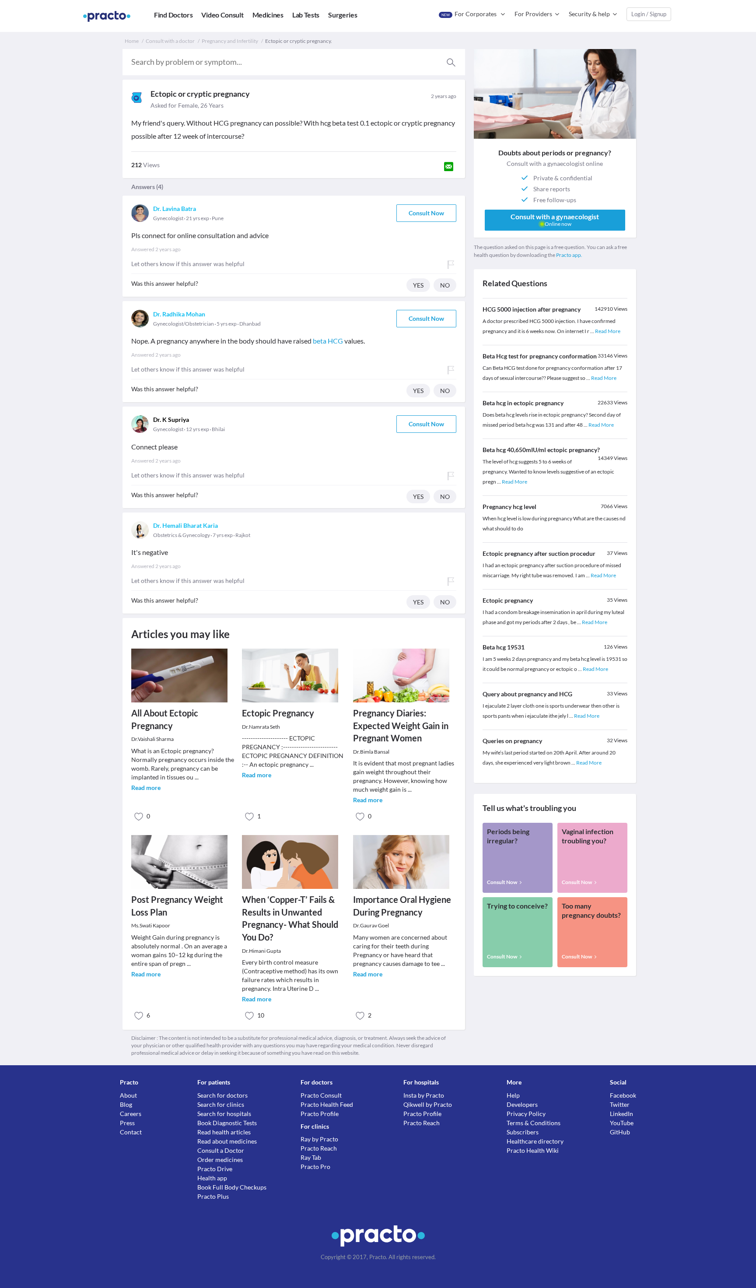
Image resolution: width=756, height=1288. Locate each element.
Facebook (623, 1095)
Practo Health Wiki (533, 1150)
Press (127, 1123)
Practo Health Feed (327, 1104)
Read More (607, 331)
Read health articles (224, 1132)
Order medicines (220, 1159)
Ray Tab (311, 1157)
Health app (212, 1178)
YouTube (622, 1123)
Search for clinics (220, 1104)
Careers (130, 1113)
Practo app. (569, 255)
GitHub (620, 1132)
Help (513, 1095)
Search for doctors (222, 1095)
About (128, 1095)
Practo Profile (320, 1113)
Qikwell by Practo (427, 1104)
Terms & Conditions (533, 1123)
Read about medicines (227, 1141)
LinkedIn (621, 1113)
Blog (126, 1104)
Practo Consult (321, 1095)
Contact (131, 1132)
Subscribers (523, 1132)
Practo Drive (214, 1168)
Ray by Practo (319, 1139)
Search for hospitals (224, 1113)
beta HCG (328, 341)
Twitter (620, 1104)
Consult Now (426, 213)
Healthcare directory (535, 1141)
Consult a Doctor (220, 1150)
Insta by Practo (423, 1095)
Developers (522, 1104)
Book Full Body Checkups (231, 1187)
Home (132, 41)
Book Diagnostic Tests (227, 1123)
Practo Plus (213, 1196)
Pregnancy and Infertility (230, 41)
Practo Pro (315, 1166)
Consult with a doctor (170, 41)
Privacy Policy (526, 1113)
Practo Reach (319, 1148)
